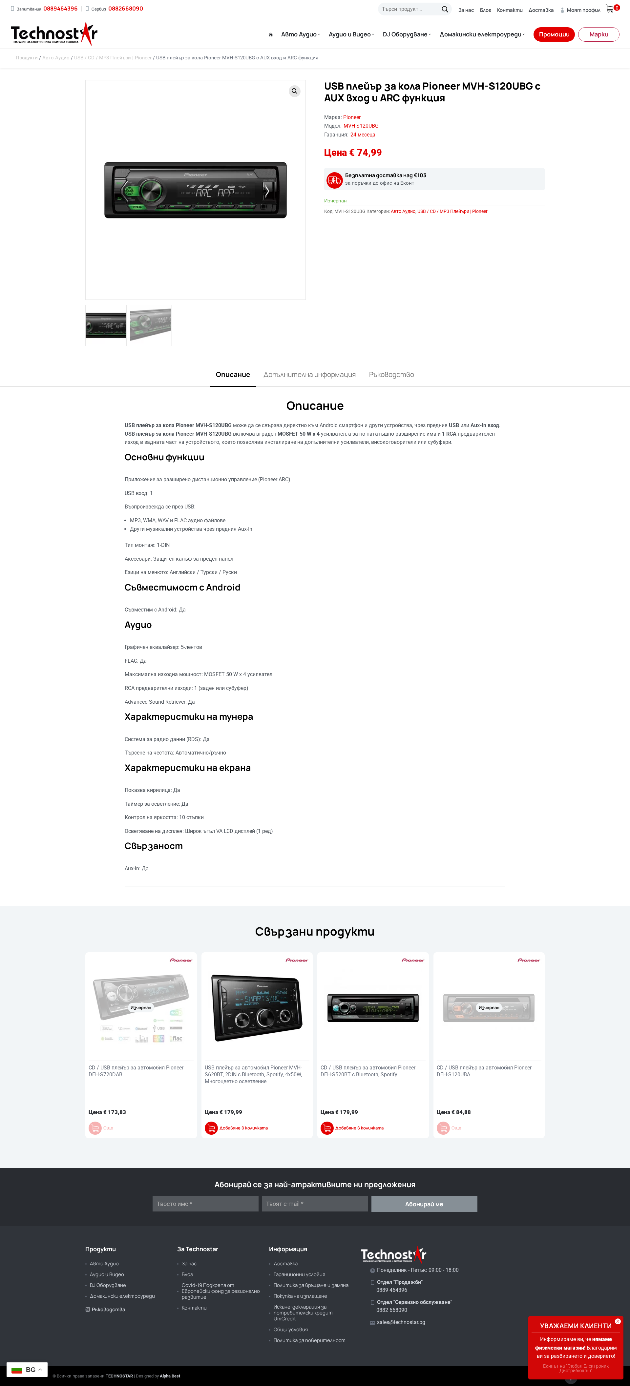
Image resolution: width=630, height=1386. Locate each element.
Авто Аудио (299, 34)
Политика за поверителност (310, 1340)
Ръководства (105, 1309)
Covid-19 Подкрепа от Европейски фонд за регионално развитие (221, 1291)
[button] (295, 91)
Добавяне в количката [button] (244, 1128)
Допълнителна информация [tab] (309, 374)
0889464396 (60, 8)
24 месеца (362, 135)
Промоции (554, 34)
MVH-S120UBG (361, 126)
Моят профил (580, 10)
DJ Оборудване (405, 34)
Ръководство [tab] (391, 374)
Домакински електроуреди (480, 34)
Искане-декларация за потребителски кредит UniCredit (303, 1312)
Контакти (510, 10)
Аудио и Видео (350, 34)
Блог (485, 10)
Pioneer (352, 117)
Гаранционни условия (299, 1274)
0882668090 (125, 8)
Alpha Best (170, 1376)
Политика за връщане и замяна (311, 1285)
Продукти (27, 58)
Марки (599, 34)
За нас (466, 10)
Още (108, 1128)
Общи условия (291, 1329)
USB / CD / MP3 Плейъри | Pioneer (113, 58)
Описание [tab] (233, 374)
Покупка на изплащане (300, 1296)
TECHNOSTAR (119, 1376)
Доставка (541, 10)
